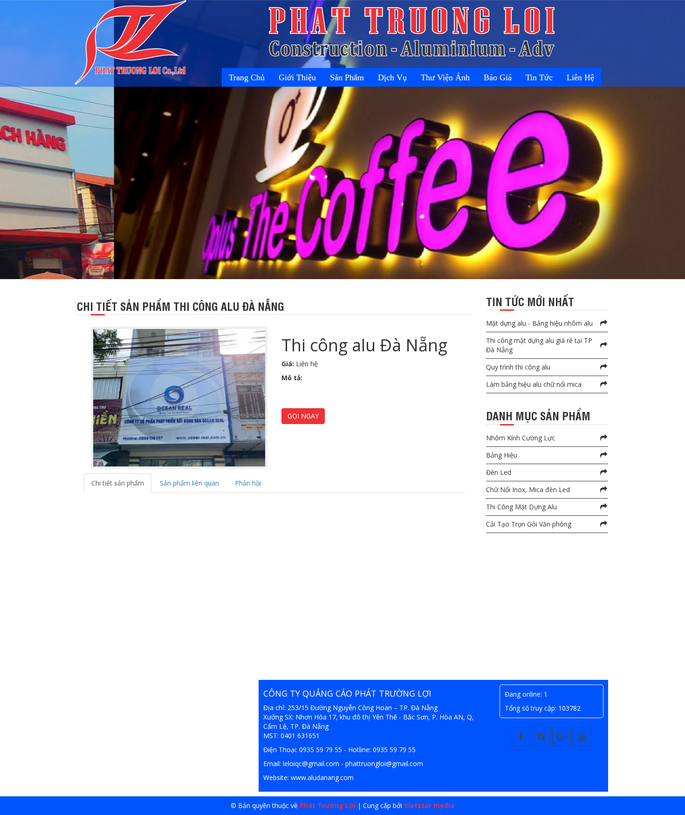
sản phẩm (383, 77)
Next (9, 147)
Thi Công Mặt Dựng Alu (521, 506)
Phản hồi (248, 483)
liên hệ (583, 77)
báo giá (514, 77)
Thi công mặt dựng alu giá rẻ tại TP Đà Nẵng (539, 345)
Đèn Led (498, 472)
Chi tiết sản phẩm (117, 483)
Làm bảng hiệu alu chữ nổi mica (534, 384)
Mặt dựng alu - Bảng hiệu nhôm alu (539, 323)
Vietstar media (429, 805)
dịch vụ (421, 77)
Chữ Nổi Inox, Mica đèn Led (528, 489)
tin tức (548, 77)
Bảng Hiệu (501, 455)
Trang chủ (296, 77)
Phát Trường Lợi (328, 805)
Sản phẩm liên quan (189, 483)
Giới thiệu (339, 77)
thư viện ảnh (468, 77)
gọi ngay (303, 415)
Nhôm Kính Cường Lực (520, 437)
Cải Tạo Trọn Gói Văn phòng (528, 524)
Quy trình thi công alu (518, 367)
